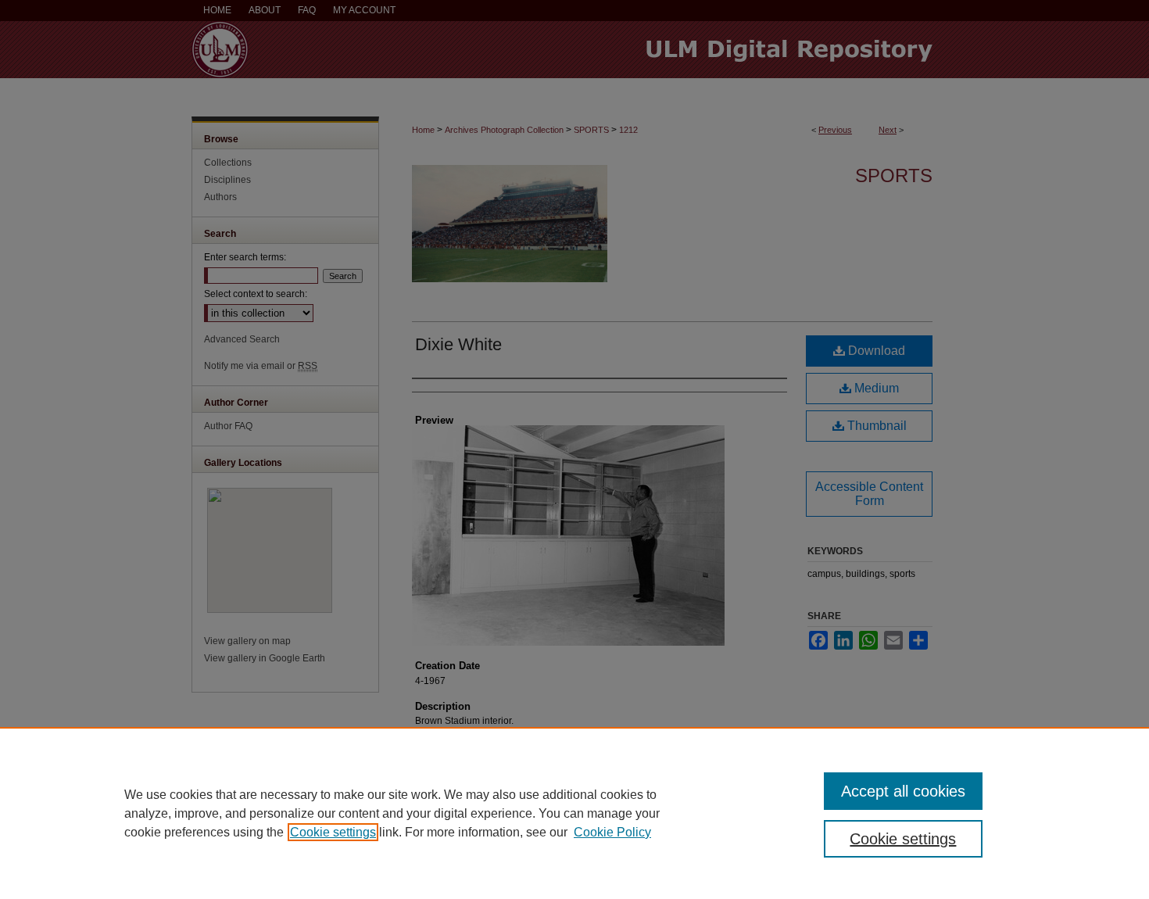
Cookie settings (333, 832)
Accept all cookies (903, 791)
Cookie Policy (612, 832)
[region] (574, 813)
